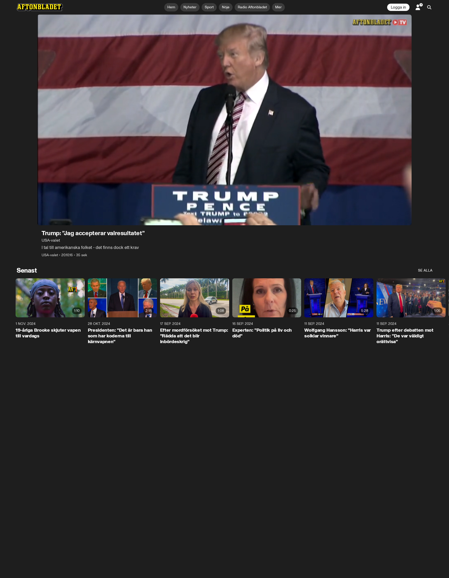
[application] (224, 120)
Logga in (398, 7)
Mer (278, 7)
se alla (425, 270)
